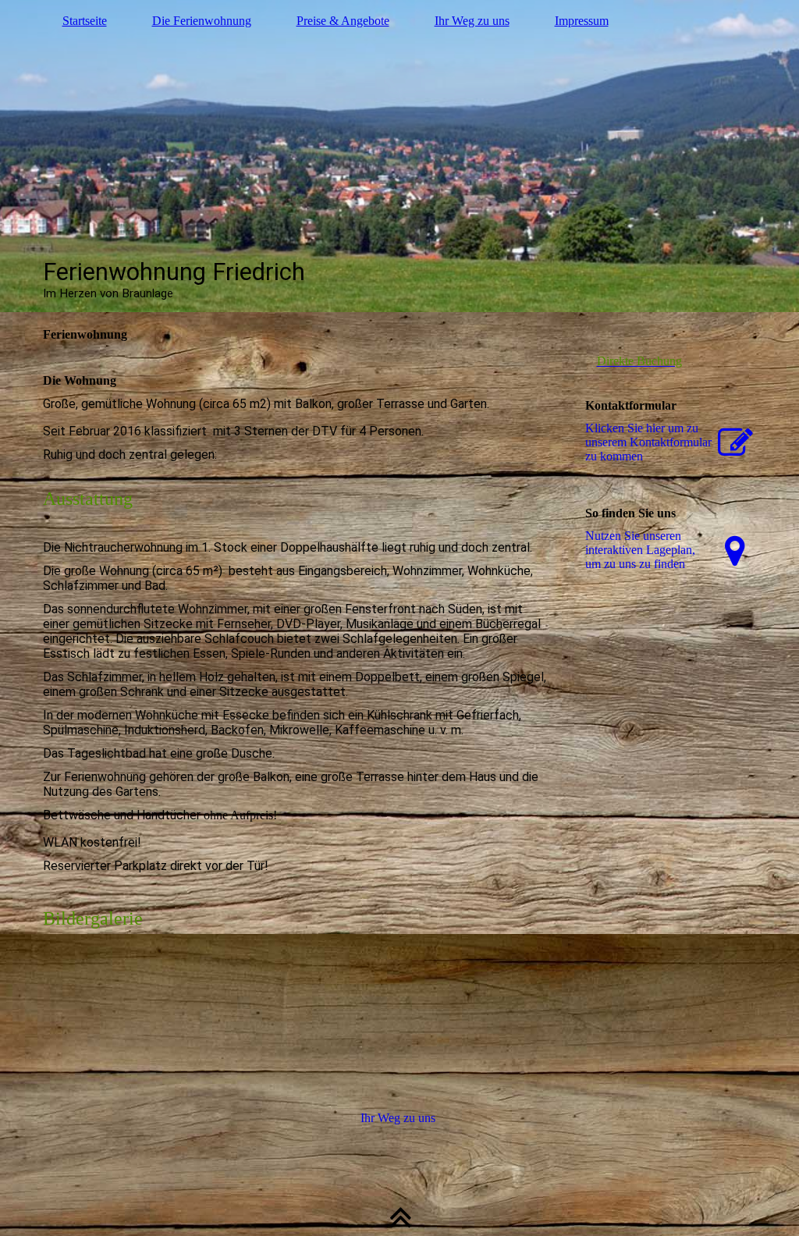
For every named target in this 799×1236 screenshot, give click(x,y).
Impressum (582, 20)
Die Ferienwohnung (201, 20)
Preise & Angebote (343, 20)
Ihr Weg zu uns (472, 20)
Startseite (84, 20)
